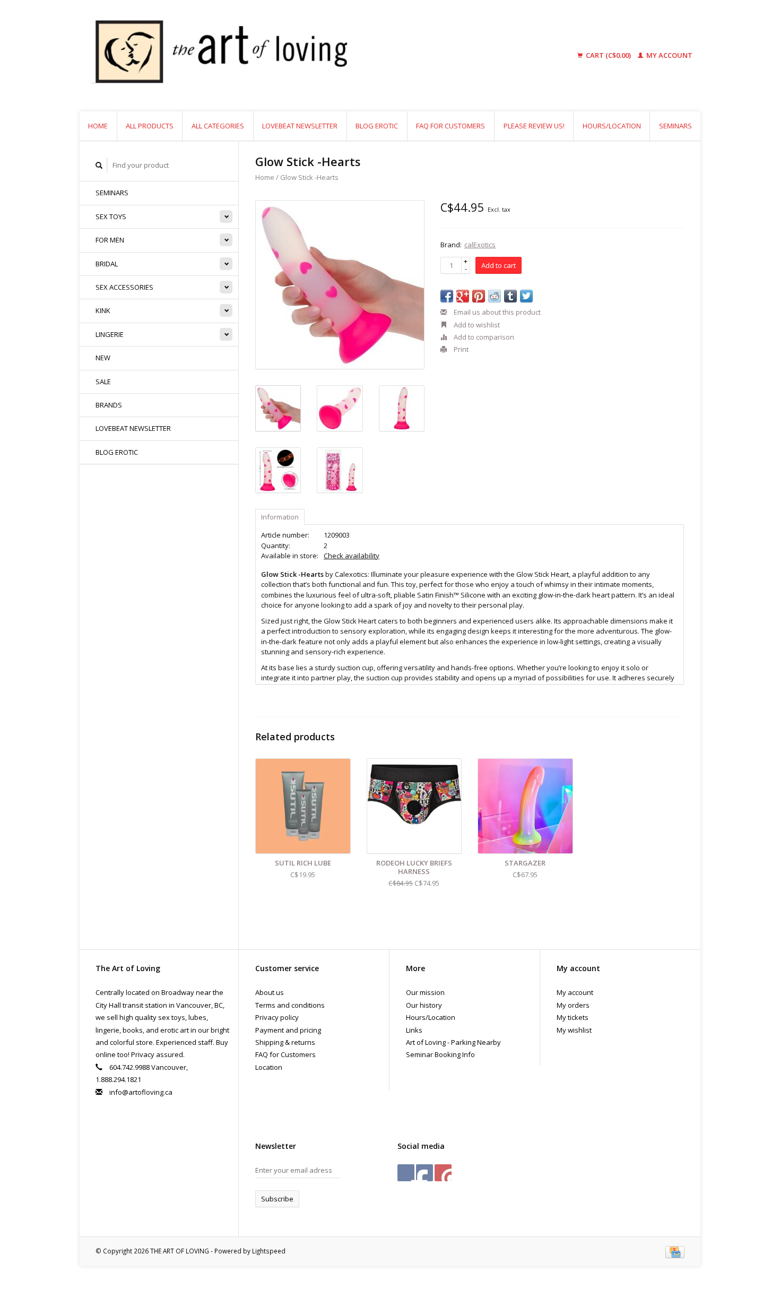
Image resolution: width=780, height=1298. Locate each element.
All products (150, 126)
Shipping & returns (285, 1042)
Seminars (675, 126)
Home (98, 126)
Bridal (107, 264)
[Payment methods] (674, 1251)
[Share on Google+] (462, 296)
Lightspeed (268, 1251)
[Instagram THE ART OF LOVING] (443, 1172)
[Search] (99, 165)
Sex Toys (111, 216)
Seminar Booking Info (440, 1054)
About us (269, 992)
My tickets (572, 1017)
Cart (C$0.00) (608, 55)
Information (280, 517)
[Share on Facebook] (446, 296)
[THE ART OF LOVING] (302, 56)
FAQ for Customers (450, 126)
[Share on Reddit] (494, 296)
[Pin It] (478, 296)
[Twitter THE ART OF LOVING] (424, 1172)
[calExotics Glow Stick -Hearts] (340, 285)
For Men (110, 240)
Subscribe (277, 1199)
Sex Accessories (124, 287)
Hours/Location (612, 126)
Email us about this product (496, 312)
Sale (103, 381)
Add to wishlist (476, 325)
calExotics (480, 244)
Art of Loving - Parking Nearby (453, 1042)
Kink (103, 310)
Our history (424, 1005)
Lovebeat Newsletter (299, 126)
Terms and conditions (290, 1005)
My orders (573, 1005)
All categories (218, 126)
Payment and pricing (288, 1030)
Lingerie (110, 334)
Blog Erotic (377, 126)
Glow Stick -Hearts (309, 177)
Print (460, 349)
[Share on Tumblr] (510, 296)
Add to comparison (483, 337)
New (103, 357)
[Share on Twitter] (526, 296)
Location (268, 1067)
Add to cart (498, 265)
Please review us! (534, 126)
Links (414, 1030)
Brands (109, 405)
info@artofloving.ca (140, 1092)
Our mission (425, 992)
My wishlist (574, 1030)
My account (668, 55)
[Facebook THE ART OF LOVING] (405, 1172)
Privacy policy (277, 1017)
